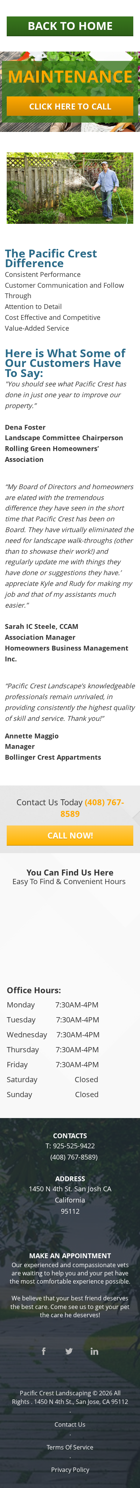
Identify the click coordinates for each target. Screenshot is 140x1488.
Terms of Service (70, 1447)
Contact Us (70, 1424)
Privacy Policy (70, 1470)
